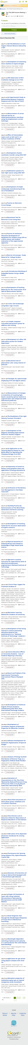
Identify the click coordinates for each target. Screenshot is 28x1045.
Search (5, 21)
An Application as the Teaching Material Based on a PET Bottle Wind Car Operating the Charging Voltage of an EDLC (12, 451)
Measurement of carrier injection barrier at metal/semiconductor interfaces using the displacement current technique (12, 117)
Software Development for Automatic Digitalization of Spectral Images (13, 742)
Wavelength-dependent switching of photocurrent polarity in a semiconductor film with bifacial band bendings (14, 941)
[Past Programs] (20, 2)
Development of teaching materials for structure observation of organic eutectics (13, 525)
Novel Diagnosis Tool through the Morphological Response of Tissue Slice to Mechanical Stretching (14, 918)
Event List (3, 8)
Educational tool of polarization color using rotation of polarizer (13, 362)
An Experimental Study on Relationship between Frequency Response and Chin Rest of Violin (13, 99)
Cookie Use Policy (22, 1014)
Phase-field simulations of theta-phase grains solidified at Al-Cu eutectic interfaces (13, 801)
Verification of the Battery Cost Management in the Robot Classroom (13, 489)
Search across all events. (9, 33)
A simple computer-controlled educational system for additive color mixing (13, 323)
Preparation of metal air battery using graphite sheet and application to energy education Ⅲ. (13, 468)
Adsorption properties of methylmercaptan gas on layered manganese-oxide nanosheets (12, 980)
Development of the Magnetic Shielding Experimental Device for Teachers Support (12, 432)
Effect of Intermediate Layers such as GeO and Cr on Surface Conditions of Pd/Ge (12, 137)
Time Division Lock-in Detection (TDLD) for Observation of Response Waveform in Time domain (13, 818)
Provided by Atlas (14, 1039)
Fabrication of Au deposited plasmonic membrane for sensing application (14, 835)
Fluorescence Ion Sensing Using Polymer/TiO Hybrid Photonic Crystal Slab (13, 855)
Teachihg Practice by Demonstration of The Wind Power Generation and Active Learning (13, 507)
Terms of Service (4, 1014)
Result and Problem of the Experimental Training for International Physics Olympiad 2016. (13, 676)
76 (24, 997)
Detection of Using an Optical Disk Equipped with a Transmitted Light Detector (14, 875)
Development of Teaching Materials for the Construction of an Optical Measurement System (13, 289)
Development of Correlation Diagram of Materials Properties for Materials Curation (12, 726)
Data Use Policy (13, 1014)
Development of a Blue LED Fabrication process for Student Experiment (13, 341)
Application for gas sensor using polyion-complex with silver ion (13, 960)
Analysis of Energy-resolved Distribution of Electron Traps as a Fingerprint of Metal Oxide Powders (13, 758)
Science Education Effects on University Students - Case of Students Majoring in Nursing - (13, 654)
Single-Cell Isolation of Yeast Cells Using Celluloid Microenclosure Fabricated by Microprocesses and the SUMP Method (12, 898)
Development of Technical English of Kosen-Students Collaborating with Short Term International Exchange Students (13, 707)
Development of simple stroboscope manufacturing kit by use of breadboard (13, 188)
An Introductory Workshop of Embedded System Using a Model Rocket (14, 273)
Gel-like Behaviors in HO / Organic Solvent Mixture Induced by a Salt (13, 45)
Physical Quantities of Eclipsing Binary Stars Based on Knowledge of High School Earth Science (12, 544)
